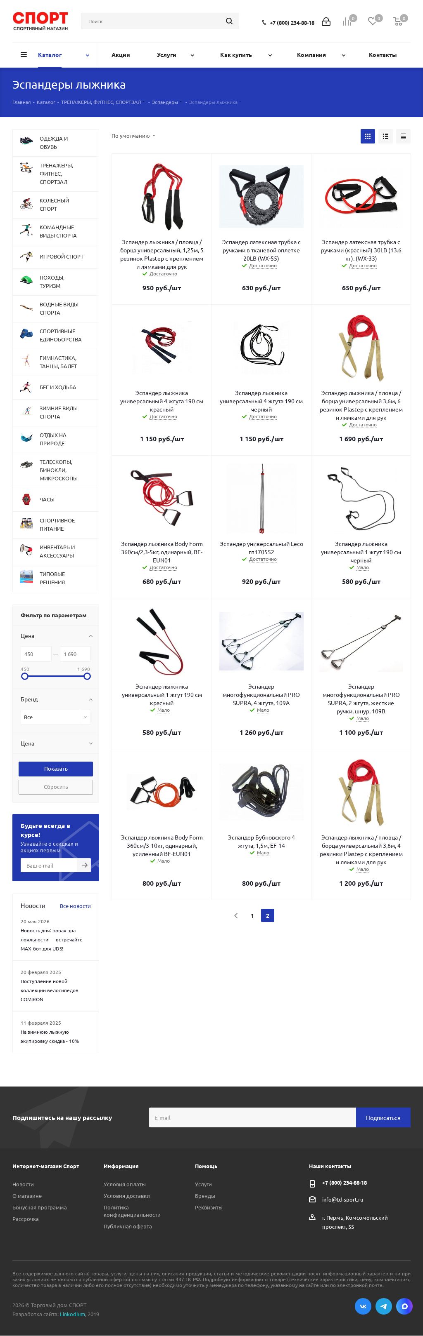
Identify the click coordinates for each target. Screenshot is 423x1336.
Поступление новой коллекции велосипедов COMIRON (49, 990)
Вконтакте (363, 1306)
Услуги (203, 1184)
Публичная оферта (128, 1226)
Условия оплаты (125, 1184)
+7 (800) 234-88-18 (292, 22)
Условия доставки (127, 1195)
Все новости (75, 905)
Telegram (383, 1306)
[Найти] (229, 21)
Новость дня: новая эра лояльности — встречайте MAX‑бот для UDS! (52, 939)
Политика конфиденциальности (132, 1211)
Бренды (205, 1195)
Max (404, 1306)
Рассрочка (25, 1218)
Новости (23, 1184)
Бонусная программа (39, 1207)
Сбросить (56, 786)
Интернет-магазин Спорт (45, 1165)
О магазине (27, 1195)
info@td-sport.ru (342, 1199)
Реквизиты (209, 1207)
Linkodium (72, 1313)
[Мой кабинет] (326, 21)
